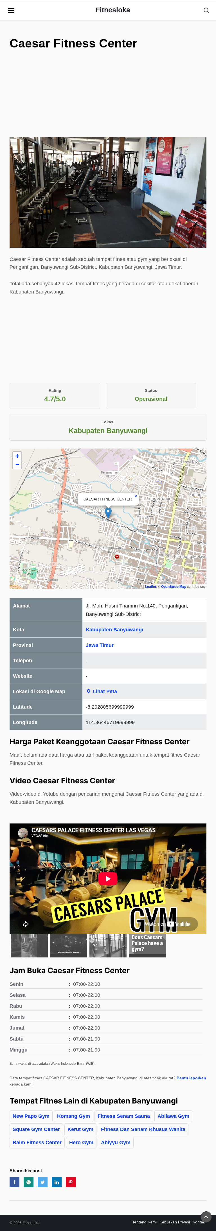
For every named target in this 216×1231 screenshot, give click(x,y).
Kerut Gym (80, 1129)
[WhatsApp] (28, 1182)
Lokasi (108, 422)
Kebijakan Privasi (174, 1222)
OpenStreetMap (173, 586)
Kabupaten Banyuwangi (114, 629)
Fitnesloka (113, 10)
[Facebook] (14, 1182)
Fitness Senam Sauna (124, 1116)
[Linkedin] (57, 1182)
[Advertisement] (108, 97)
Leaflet (150, 586)
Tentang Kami (144, 1222)
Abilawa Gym (173, 1116)
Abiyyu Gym (115, 1142)
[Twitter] (43, 1182)
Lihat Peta (104, 691)
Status (151, 390)
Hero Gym (81, 1142)
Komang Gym (73, 1116)
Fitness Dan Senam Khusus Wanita (143, 1129)
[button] (108, 513)
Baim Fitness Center (37, 1142)
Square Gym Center (36, 1129)
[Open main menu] (11, 10)
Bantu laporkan (191, 1078)
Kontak (199, 1222)
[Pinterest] (71, 1182)
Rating (55, 390)
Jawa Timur (100, 645)
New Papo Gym (31, 1116)
